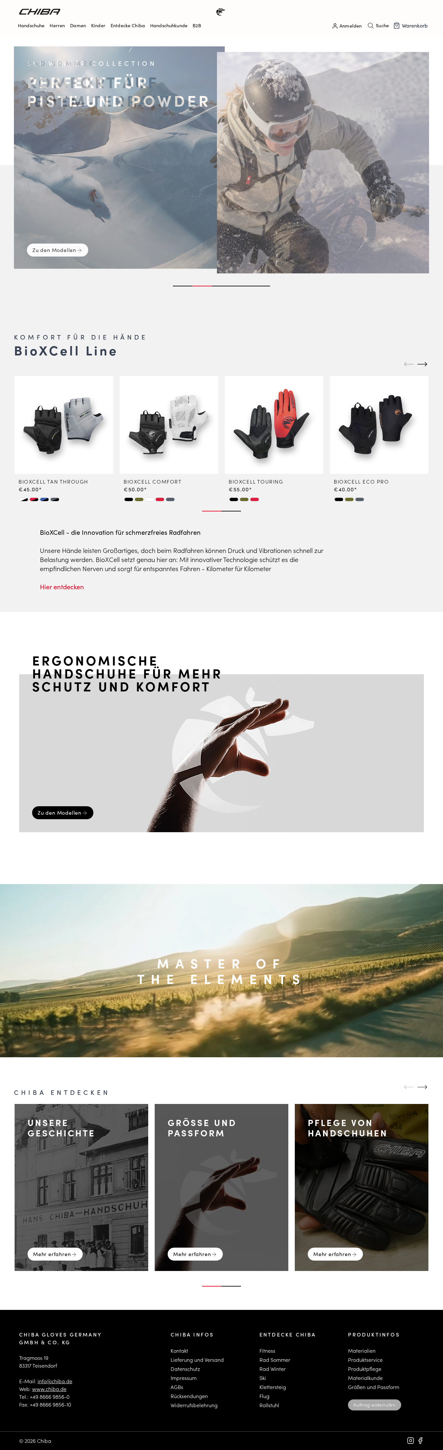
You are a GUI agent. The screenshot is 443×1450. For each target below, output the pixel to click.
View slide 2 (231, 1286)
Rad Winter (272, 1368)
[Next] (421, 364)
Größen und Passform (373, 1387)
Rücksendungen (189, 1396)
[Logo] (120, 12)
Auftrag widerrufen (374, 1405)
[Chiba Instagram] (410, 1440)
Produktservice (365, 1359)
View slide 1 (212, 1286)
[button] (23, 499)
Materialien (362, 1350)
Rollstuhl (269, 1405)
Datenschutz (185, 1368)
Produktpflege (364, 1368)
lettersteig (274, 1387)
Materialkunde (365, 1377)
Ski (262, 1377)
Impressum (184, 1377)
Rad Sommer (274, 1359)
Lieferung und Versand (197, 1359)
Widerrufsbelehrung (194, 1405)
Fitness (267, 1350)
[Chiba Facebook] (420, 1440)
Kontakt (179, 1350)
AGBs (177, 1387)
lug (265, 1396)
